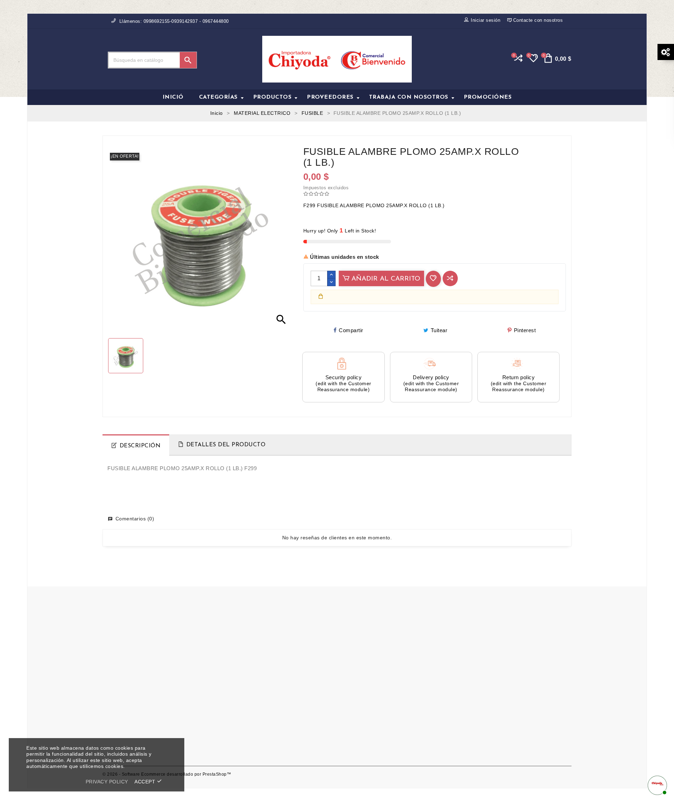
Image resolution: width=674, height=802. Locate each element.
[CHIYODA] (216, 609)
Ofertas (231, 677)
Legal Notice (357, 666)
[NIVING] (296, 609)
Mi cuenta (234, 718)
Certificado (236, 666)
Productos (272, 97)
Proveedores (330, 97)
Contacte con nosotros (250, 698)
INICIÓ (173, 97)
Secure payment (361, 698)
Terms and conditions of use (376, 677)
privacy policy (107, 781)
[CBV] (135, 609)
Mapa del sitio (239, 708)
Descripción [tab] (140, 446)
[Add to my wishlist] (433, 279)
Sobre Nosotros (360, 687)
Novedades (236, 687)
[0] (532, 61)
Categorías (218, 97)
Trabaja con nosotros (408, 97)
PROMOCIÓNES (488, 97)
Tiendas (232, 728)
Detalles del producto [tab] (226, 445)
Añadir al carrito (384, 279)
